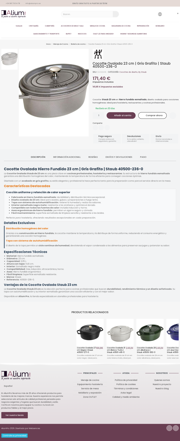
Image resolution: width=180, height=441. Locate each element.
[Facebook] (95, 127)
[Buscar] (116, 14)
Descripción (38, 157)
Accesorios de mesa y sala (72, 26)
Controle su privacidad (14, 435)
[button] (121, 115)
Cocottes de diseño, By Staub (133, 72)
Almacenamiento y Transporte (46, 34)
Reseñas (93, 157)
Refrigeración (143, 26)
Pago (143, 157)
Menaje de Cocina (97, 26)
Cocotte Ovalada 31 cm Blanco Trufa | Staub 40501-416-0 (116, 350)
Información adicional (67, 157)
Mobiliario (160, 26)
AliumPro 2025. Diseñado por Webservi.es (20, 428)
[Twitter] (101, 127)
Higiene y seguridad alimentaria (133, 34)
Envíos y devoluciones (119, 157)
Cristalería (33, 26)
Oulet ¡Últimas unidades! (103, 34)
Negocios (82, 34)
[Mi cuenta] (167, 14)
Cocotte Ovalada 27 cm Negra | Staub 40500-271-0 (86, 350)
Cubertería (49, 26)
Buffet (68, 34)
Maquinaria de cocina (121, 26)
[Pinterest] (107, 127)
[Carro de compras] (175, 14)
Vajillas (19, 26)
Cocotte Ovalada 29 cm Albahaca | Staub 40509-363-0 (146, 350)
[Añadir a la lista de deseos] (172, 115)
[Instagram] (176, 428)
